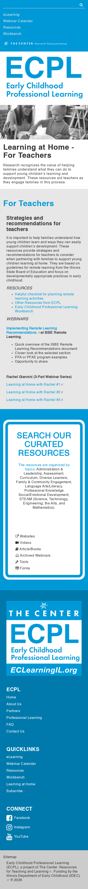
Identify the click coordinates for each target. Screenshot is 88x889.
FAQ (10, 725)
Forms (24, 568)
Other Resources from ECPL (38, 303)
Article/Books (30, 549)
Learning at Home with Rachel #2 (33, 392)
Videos (25, 543)
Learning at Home (20, 784)
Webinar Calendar (18, 21)
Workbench (12, 34)
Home (11, 697)
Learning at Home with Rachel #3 (33, 400)
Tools (23, 562)
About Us (13, 704)
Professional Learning (24, 718)
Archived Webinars (35, 555)
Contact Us (15, 731)
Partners (13, 711)
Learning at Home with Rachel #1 (33, 384)
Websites (27, 536)
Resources (12, 27)
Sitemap (10, 857)
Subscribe (14, 791)
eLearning (11, 15)
